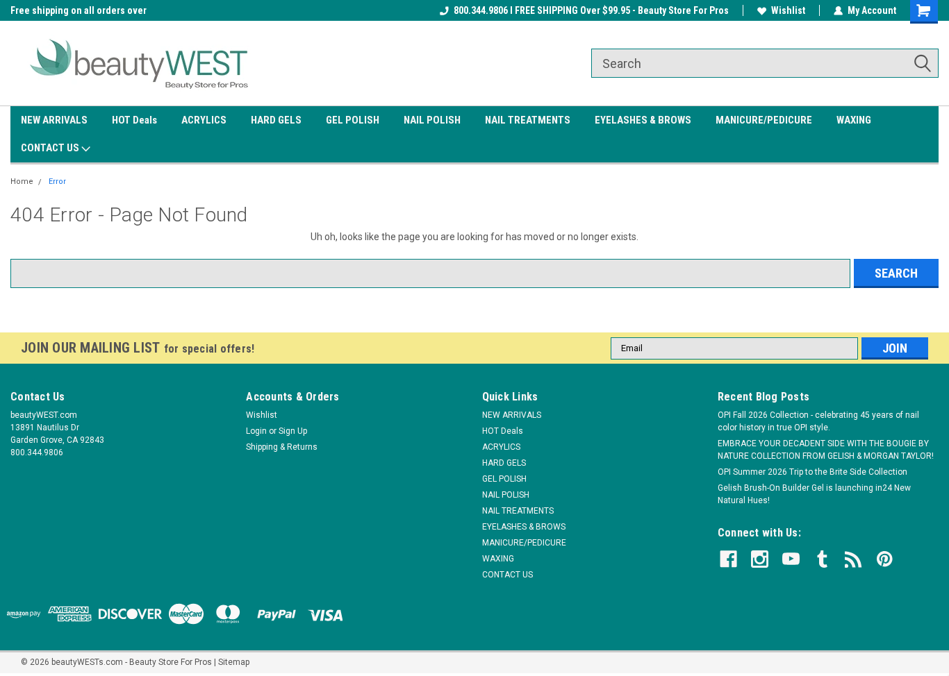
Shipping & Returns (281, 447)
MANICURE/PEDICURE (764, 120)
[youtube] (791, 559)
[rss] (853, 559)
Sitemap (233, 662)
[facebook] (728, 559)
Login (256, 431)
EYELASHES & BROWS (643, 120)
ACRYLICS (203, 120)
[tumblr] (822, 559)
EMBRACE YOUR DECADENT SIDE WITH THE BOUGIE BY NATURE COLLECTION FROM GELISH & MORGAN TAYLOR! (826, 450)
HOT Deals (134, 120)
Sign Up (293, 431)
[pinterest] (884, 559)
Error (57, 181)
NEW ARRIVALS (54, 120)
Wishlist (788, 10)
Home (21, 181)
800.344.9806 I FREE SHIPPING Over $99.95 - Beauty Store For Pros (591, 10)
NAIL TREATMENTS (527, 120)
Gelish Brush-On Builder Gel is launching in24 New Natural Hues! (814, 494)
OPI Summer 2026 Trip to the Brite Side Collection (812, 472)
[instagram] (759, 559)
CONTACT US (51, 148)
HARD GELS (276, 120)
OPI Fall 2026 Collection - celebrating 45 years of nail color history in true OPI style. (818, 421)
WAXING (853, 120)
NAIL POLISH (432, 120)
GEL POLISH (352, 120)
